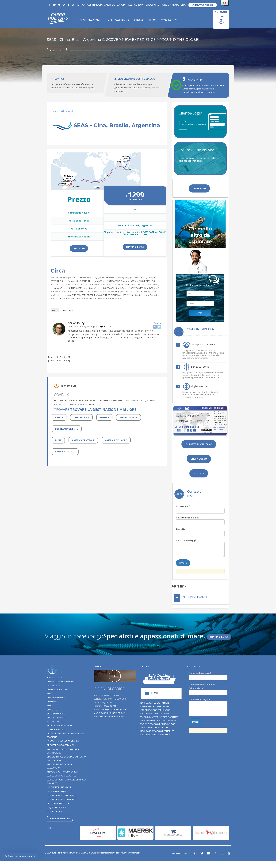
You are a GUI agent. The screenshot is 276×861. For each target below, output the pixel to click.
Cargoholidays (105, 326)
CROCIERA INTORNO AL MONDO (155, 713)
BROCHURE (152, 4)
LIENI (154, 693)
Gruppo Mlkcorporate (100, 852)
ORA (221, 14)
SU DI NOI (51, 693)
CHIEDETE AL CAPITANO (58, 689)
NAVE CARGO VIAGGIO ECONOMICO (157, 731)
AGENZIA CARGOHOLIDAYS (60, 725)
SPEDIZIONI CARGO (56, 713)
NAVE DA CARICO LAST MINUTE (154, 702)
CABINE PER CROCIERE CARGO (154, 706)
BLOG (152, 20)
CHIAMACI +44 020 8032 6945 (60, 681)
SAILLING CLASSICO (56, 721)
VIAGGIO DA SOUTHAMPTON (154, 727)
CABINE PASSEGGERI (57, 729)
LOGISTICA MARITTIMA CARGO (61, 795)
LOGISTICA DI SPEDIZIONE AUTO (62, 799)
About (55, 310)
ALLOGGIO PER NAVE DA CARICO (62, 771)
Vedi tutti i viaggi (63, 111)
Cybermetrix (135, 852)
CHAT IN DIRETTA (135, 246)
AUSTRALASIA (94, 4)
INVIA (199, 313)
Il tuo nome (183, 506)
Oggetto (181, 529)
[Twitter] (54, 5)
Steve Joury (76, 323)
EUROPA (121, 4)
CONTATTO (169, 20)
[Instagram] (59, 5)
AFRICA (81, 4)
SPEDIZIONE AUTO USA (58, 803)
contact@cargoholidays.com (113, 709)
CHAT (184, 4)
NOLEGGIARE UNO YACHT (59, 787)
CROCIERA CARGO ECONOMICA (155, 734)
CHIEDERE (51, 701)
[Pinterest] (63, 5)
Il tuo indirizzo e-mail (188, 517)
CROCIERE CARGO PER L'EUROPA (155, 710)
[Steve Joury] (59, 328)
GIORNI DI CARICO (79, 852)
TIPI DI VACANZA (117, 20)
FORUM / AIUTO (170, 4)
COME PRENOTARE (56, 697)
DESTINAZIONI (89, 20)
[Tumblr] (68, 5)
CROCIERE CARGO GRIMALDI (60, 745)
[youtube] (73, 5)
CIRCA (138, 20)
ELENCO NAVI (136, 4)
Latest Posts (67, 310)
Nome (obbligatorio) (200, 673)
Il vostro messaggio (186, 540)
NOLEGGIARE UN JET (56, 791)
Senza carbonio (200, 366)
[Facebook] (49, 5)
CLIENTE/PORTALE (203, 5)
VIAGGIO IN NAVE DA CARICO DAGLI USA (159, 717)
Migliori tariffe (199, 386)
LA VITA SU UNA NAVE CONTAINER (63, 741)
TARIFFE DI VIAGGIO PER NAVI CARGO (157, 724)
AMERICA (109, 4)
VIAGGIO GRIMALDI (56, 717)
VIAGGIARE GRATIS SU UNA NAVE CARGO (159, 720)
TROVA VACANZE (55, 677)
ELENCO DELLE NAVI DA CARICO (61, 775)
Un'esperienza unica (202, 344)
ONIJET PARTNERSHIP (57, 807)
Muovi (124, 852)
